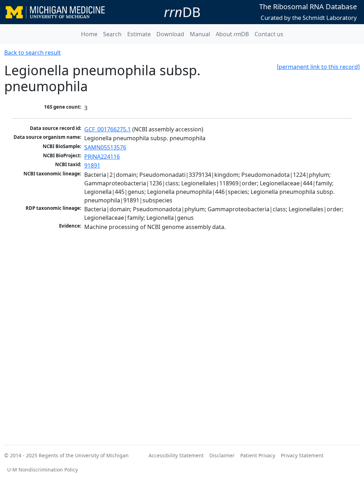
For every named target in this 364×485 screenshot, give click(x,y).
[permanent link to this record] (318, 67)
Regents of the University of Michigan (84, 455)
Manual (200, 34)
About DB (232, 34)
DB (182, 12)
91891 (92, 165)
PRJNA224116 (102, 156)
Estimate (139, 34)
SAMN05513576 (105, 147)
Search (112, 34)
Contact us (269, 34)
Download (170, 34)
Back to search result (32, 52)
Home (89, 34)
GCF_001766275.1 (107, 129)
